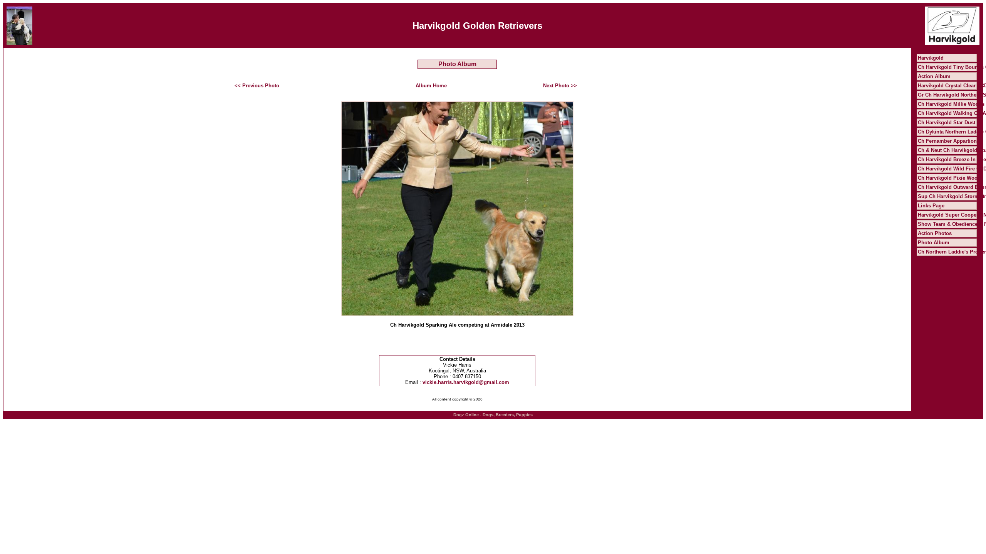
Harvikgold (931, 58)
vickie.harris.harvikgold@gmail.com (466, 382)
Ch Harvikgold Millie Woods (951, 104)
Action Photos (935, 233)
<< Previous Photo (257, 85)
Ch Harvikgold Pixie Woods (950, 178)
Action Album (934, 76)
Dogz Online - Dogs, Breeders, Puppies (493, 414)
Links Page (931, 206)
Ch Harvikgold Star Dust (946, 122)
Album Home (431, 85)
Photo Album (933, 242)
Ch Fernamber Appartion (947, 141)
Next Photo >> (560, 85)
